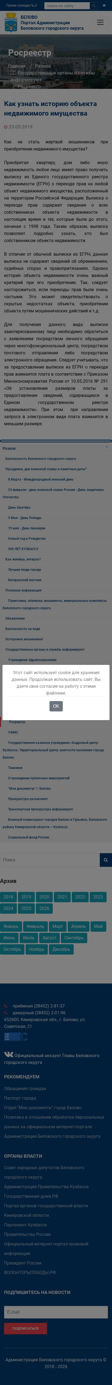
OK (56, 706)
